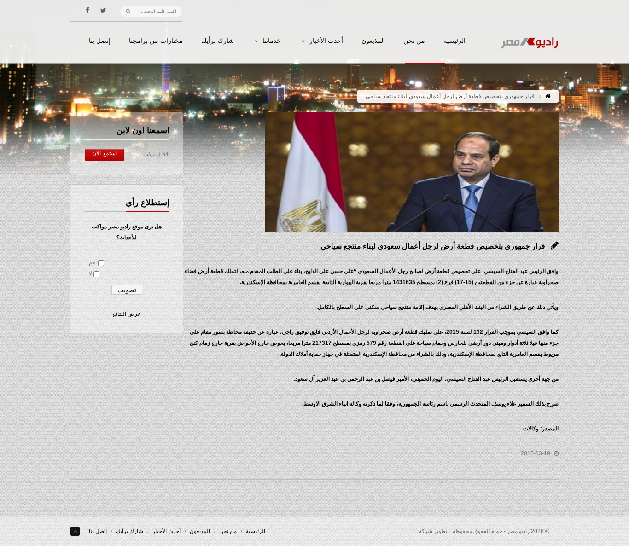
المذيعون (373, 41)
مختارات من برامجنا (156, 41)
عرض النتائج (126, 314)
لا (90, 273)
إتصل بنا (100, 41)
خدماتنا (271, 41)
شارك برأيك (217, 41)
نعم (93, 262)
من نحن (414, 41)
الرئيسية (454, 41)
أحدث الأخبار (326, 41)
